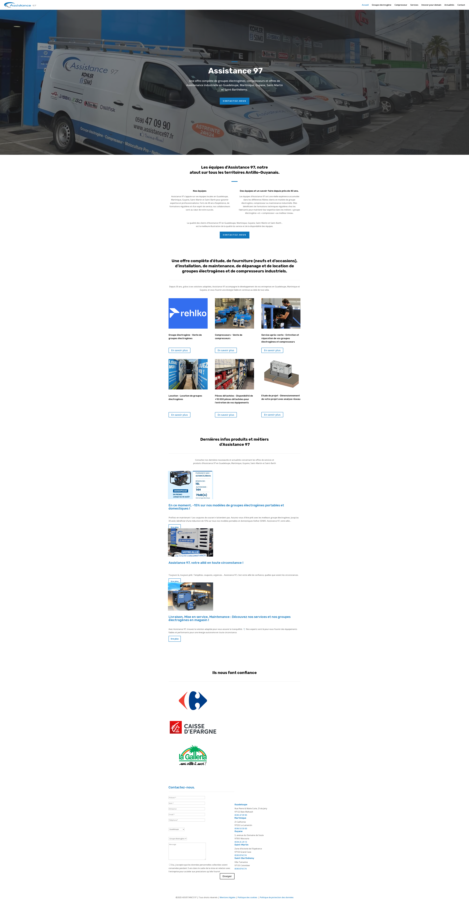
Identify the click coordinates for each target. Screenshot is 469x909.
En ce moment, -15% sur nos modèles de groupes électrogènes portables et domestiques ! (226, 506)
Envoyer (227, 876)
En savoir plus (179, 350)
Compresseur (400, 5)
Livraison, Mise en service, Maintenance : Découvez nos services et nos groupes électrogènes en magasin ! (230, 618)
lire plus (175, 638)
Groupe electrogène (381, 5)
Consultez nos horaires (267, 792)
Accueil (365, 5)
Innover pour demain (431, 5)
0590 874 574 (240, 855)
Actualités (449, 5)
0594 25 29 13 (240, 842)
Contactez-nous (234, 101)
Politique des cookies (248, 897)
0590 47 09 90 (240, 815)
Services (414, 5)
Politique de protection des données (276, 897)
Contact (461, 5)
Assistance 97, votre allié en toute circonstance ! (206, 563)
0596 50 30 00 (240, 828)
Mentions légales (227, 897)
